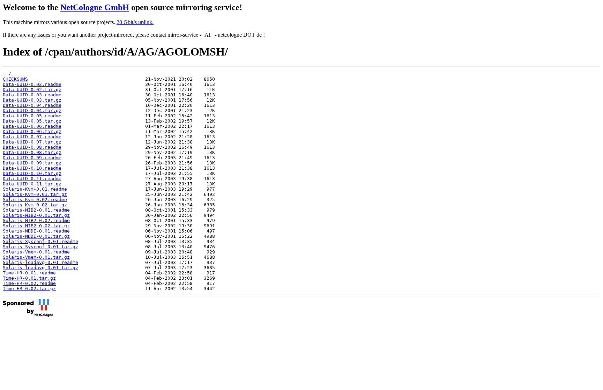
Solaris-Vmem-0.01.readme (36, 252)
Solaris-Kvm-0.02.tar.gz (35, 204)
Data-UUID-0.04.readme (32, 105)
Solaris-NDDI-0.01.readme (36, 231)
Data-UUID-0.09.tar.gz (32, 162)
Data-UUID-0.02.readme (32, 84)
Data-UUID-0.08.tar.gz (32, 152)
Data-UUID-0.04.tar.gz (32, 110)
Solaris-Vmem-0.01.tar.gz (36, 257)
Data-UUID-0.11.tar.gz (32, 183)
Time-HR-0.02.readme (29, 283)
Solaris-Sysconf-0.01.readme (40, 241)
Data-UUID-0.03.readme (32, 94)
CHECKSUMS (15, 79)
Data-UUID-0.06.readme (32, 126)
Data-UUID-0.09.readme (32, 157)
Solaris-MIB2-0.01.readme (36, 210)
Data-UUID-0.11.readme (32, 178)
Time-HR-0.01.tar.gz (29, 278)
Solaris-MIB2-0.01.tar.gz (36, 215)
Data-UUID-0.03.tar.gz (32, 100)
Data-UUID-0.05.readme (32, 115)
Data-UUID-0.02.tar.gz (32, 89)
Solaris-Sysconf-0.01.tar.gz (40, 246)
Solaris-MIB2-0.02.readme (36, 220)
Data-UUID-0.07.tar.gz (32, 142)
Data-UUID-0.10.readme (32, 168)
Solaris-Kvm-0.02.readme (35, 199)
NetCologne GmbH (94, 7)
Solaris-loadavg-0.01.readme (40, 262)
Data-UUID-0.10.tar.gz (32, 173)
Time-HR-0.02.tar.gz (29, 288)
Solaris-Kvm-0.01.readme (35, 189)
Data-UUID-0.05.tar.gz (32, 121)
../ (7, 73)
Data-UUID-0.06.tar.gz (32, 131)
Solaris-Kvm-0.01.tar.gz (35, 194)
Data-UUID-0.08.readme (32, 147)
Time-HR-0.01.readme (29, 272)
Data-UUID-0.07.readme (32, 136)
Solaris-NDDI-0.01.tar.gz (36, 236)
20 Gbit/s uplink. (135, 22)
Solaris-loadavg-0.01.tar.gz (40, 267)
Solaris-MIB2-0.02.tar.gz (36, 225)
